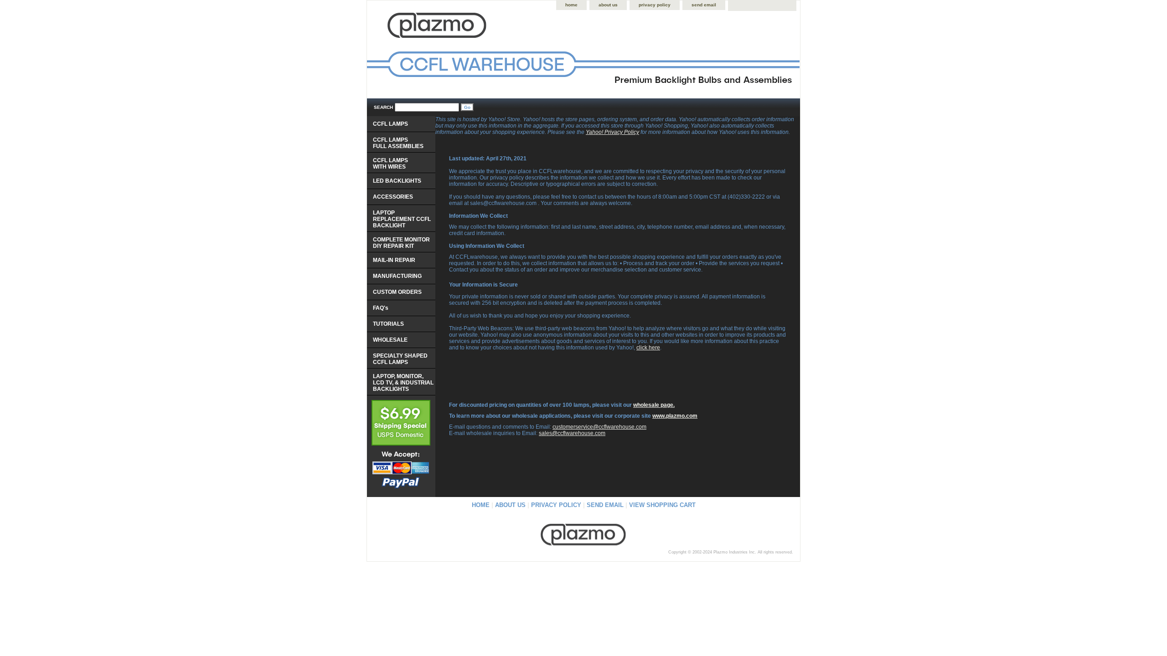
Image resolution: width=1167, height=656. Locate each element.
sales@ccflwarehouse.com (572, 433)
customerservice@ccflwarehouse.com (599, 427)
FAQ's (380, 308)
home (571, 4)
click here (648, 347)
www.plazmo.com (674, 416)
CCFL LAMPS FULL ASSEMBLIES (398, 143)
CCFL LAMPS (390, 124)
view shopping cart (662, 505)
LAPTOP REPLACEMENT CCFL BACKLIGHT (402, 219)
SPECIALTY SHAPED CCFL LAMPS (400, 359)
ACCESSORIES (393, 197)
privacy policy (655, 4)
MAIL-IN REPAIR (394, 260)
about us (608, 4)
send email (704, 4)
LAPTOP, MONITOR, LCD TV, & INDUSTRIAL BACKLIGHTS (403, 382)
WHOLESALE (390, 340)
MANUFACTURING (397, 276)
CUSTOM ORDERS (397, 292)
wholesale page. (654, 405)
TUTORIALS (388, 324)
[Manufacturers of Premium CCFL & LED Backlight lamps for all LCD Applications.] (481, 54)
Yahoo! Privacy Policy (612, 132)
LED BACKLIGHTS (397, 181)
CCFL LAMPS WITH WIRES (390, 163)
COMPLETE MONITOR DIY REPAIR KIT (401, 242)
